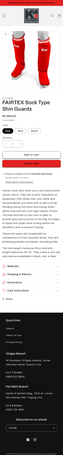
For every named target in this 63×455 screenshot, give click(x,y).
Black (34, 130)
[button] (3, 15)
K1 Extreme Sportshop (20, 454)
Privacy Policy (14, 342)
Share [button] (9, 299)
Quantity (7, 137)
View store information (19, 182)
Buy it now (31, 163)
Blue (20, 130)
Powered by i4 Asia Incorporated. (43, 454)
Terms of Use (14, 335)
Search (10, 328)
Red (8, 130)
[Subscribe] (53, 428)
